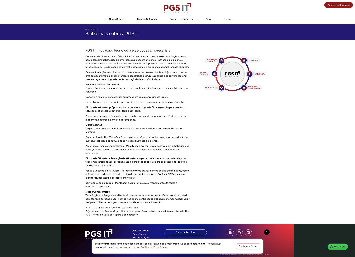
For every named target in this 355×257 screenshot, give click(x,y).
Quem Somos (116, 19)
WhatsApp (339, 246)
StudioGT (265, 254)
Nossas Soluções (147, 19)
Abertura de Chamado (339, 5)
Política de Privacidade (231, 254)
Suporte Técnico (185, 232)
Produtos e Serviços (181, 19)
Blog (208, 19)
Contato (228, 19)
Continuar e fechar (248, 246)
